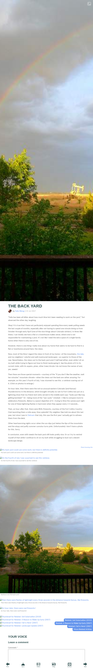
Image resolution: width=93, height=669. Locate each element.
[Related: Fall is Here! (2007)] (19, 623)
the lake (80, 354)
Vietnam (31, 415)
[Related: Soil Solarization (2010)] (20, 617)
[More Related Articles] (21, 626)
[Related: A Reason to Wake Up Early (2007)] (25, 620)
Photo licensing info (87, 447)
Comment (13, 648)
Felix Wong (19, 311)
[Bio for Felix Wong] (10, 312)
